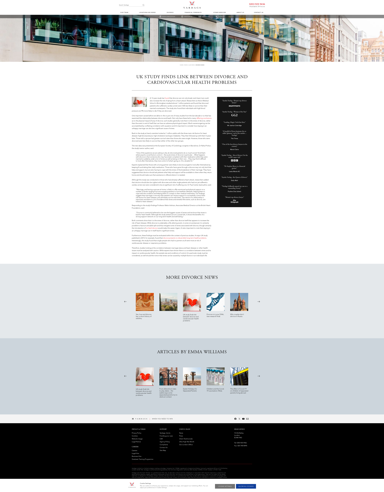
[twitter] (239, 419)
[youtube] (243, 419)
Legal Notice (136, 442)
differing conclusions (204, 118)
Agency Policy (165, 442)
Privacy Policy (136, 433)
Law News (192, 65)
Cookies (135, 436)
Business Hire (136, 456)
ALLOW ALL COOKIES (246, 486)
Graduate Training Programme (142, 459)
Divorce (170, 12)
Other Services (219, 12)
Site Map (163, 450)
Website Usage (137, 439)
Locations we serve (147, 12)
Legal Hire (135, 453)
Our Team (124, 12)
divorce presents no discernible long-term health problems (184, 238)
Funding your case (166, 436)
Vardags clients (165, 433)
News (186, 65)
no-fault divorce (152, 228)
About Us (240, 12)
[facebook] (235, 419)
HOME (181, 65)
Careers (134, 450)
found (167, 98)
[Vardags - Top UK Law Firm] (192, 8)
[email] (247, 419)
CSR (161, 439)
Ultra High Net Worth (186, 442)
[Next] (258, 301)
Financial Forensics (193, 12)
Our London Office (186, 445)
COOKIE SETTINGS (225, 486)
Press (181, 436)
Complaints (164, 445)
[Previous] (125, 301)
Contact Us (258, 12)
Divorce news (200, 65)
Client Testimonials (186, 439)
